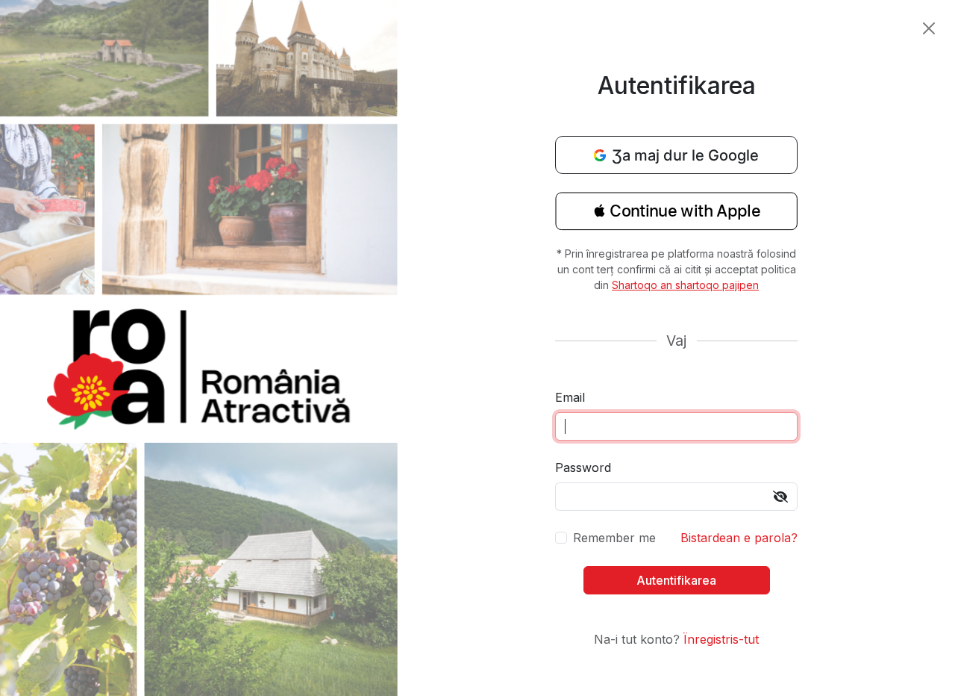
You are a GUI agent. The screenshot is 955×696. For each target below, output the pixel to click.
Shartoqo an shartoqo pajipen (685, 285)
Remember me (614, 537)
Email (570, 397)
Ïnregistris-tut (721, 639)
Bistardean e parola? (739, 537)
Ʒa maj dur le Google (685, 155)
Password (583, 467)
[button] (676, 216)
